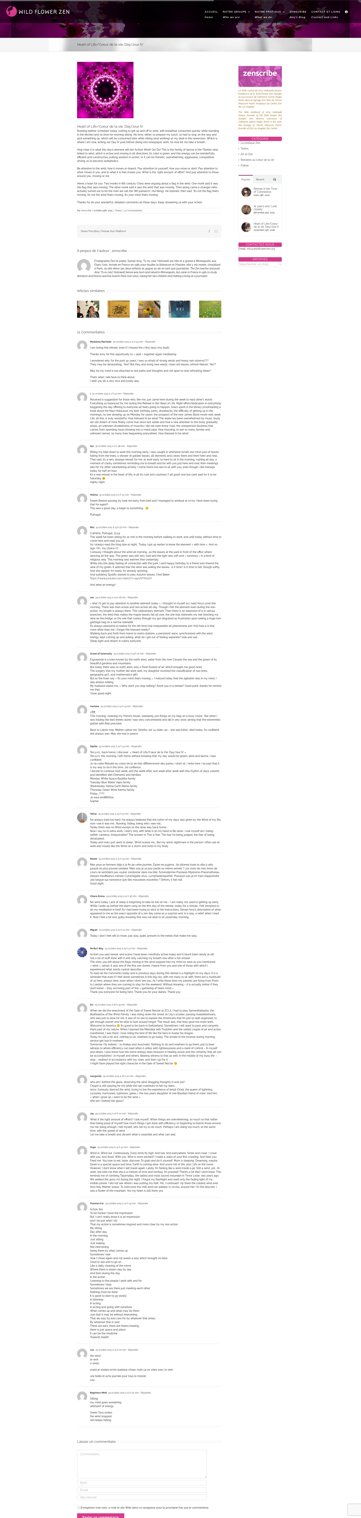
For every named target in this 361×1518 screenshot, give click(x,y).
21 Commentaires (133, 210)
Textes (118, 210)
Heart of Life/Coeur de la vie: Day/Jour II (266, 225)
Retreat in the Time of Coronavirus (265, 190)
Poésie (245, 165)
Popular (245, 179)
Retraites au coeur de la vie (257, 159)
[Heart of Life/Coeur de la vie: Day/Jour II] (246, 224)
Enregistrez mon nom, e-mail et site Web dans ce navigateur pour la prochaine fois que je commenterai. (145, 1507)
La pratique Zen (250, 142)
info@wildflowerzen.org (261, 248)
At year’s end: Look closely (265, 208)
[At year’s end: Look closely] (246, 206)
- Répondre (149, 341)
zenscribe (86, 210)
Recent (260, 179)
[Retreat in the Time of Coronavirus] (246, 189)
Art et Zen (247, 154)
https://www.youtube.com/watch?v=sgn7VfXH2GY (121, 578)
